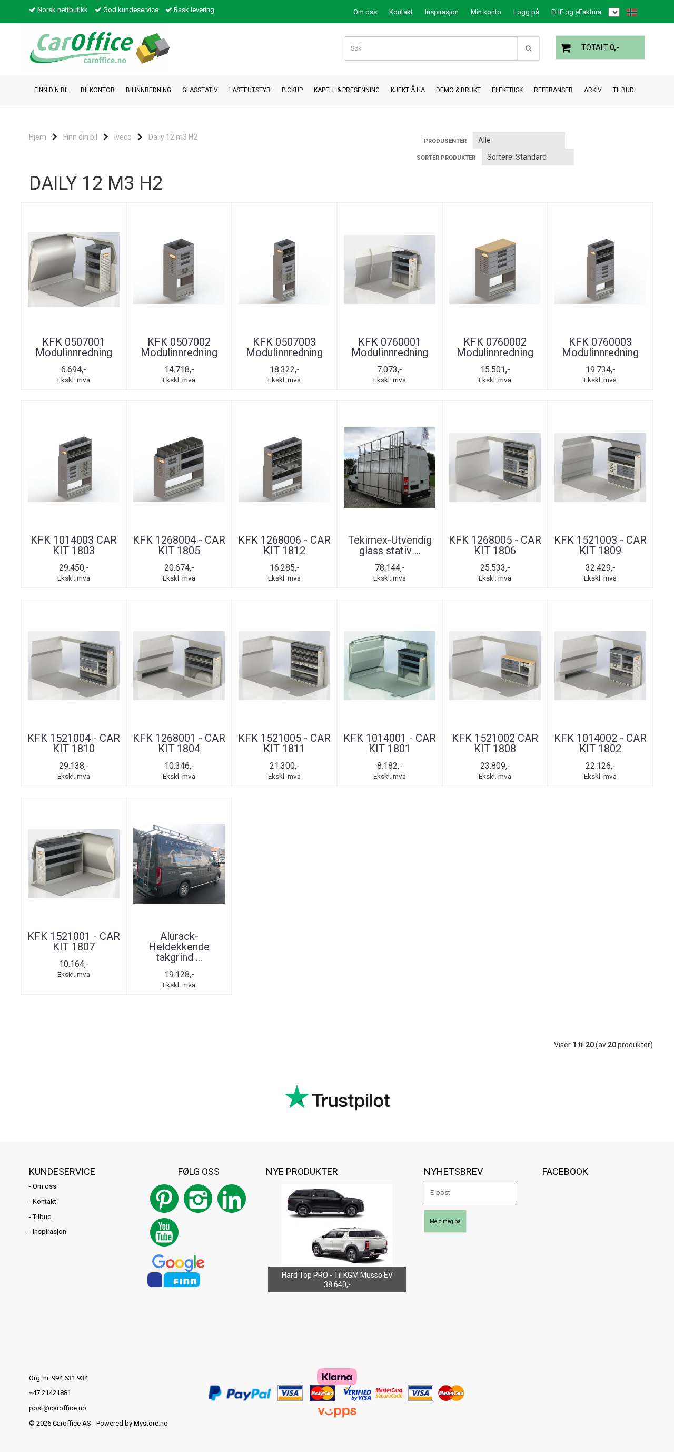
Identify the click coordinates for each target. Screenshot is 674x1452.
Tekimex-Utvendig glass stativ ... (390, 545)
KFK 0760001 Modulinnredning (389, 347)
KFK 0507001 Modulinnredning (73, 347)
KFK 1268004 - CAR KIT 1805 (179, 545)
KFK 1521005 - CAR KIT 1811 (284, 743)
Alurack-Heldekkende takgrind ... (179, 947)
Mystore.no (151, 1423)
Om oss (365, 12)
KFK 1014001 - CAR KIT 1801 (389, 743)
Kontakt (401, 12)
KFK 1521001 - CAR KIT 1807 (73, 941)
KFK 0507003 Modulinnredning (284, 347)
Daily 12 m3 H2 (172, 137)
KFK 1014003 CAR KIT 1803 (74, 545)
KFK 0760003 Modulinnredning (600, 347)
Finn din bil (80, 137)
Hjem (37, 137)
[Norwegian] (629, 12)
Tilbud (42, 1217)
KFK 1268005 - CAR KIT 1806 (495, 545)
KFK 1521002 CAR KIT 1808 (495, 743)
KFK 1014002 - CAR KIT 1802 (600, 743)
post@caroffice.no (57, 1408)
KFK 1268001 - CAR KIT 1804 (179, 743)
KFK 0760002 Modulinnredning (495, 347)
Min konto (486, 12)
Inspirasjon (442, 12)
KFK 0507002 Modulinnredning (179, 347)
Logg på (526, 12)
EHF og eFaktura (576, 12)
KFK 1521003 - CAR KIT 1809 (600, 545)
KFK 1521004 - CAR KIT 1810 (73, 743)
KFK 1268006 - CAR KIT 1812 (284, 545)
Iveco (123, 137)
